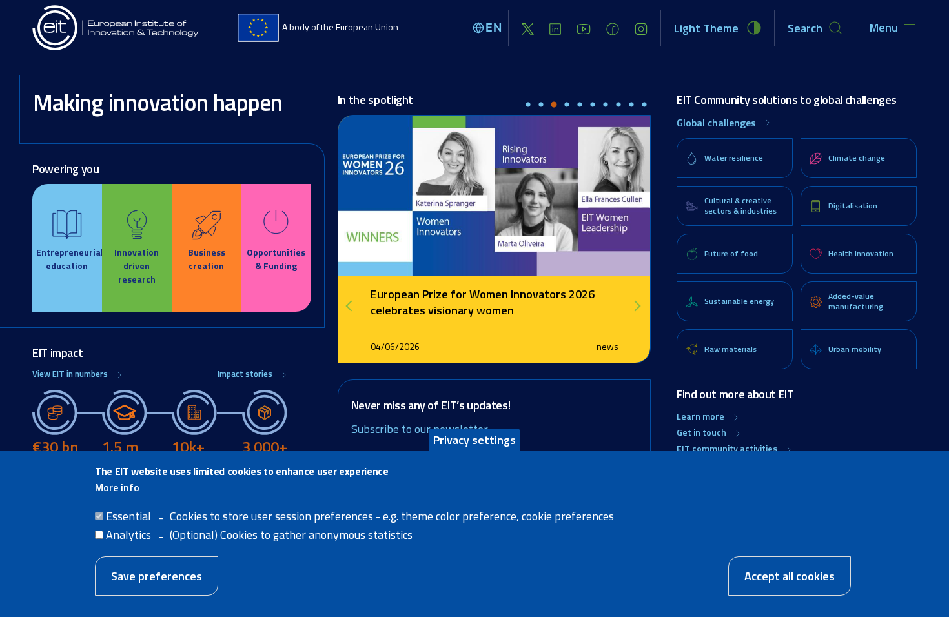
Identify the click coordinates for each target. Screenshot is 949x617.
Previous (353, 305)
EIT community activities (727, 448)
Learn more (700, 416)
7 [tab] (605, 105)
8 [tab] (618, 105)
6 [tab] (592, 105)
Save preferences (156, 576)
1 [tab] (528, 105)
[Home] (116, 27)
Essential (128, 516)
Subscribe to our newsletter (419, 429)
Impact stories (245, 374)
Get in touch (701, 432)
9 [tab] (631, 105)
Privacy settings (474, 440)
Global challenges (716, 122)
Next (637, 305)
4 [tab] (566, 105)
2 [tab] (541, 105)
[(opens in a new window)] (528, 28)
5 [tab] (579, 105)
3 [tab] (553, 105)
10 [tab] (644, 105)
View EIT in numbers (70, 374)
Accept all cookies (789, 576)
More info (117, 487)
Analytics (128, 534)
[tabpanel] (494, 239)
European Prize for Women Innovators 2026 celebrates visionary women (483, 302)
